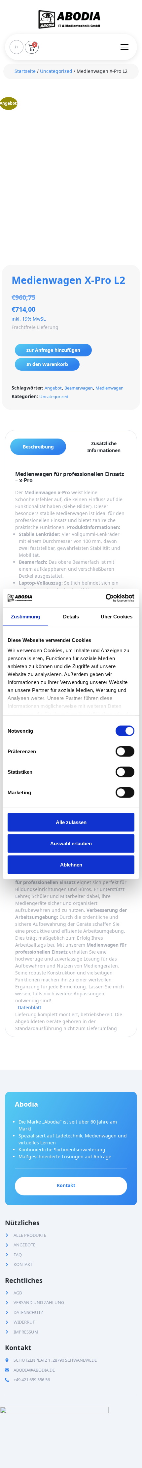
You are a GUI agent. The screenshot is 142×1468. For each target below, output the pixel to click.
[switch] (125, 751)
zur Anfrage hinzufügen (53, 350)
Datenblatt (29, 1007)
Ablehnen (71, 864)
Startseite (25, 71)
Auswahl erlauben (71, 843)
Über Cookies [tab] (116, 616)
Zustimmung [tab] (25, 616)
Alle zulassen (71, 822)
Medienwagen (109, 388)
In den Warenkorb (47, 364)
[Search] (16, 47)
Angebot (53, 388)
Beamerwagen (78, 388)
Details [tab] (71, 616)
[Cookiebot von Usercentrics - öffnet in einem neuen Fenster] (105, 598)
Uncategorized (56, 71)
